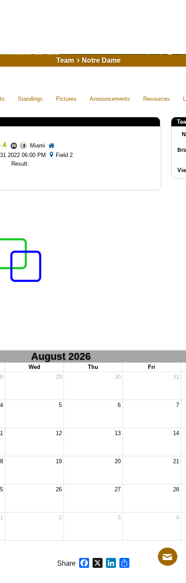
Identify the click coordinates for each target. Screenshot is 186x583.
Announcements (110, 99)
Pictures (66, 99)
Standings (30, 99)
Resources (156, 99)
